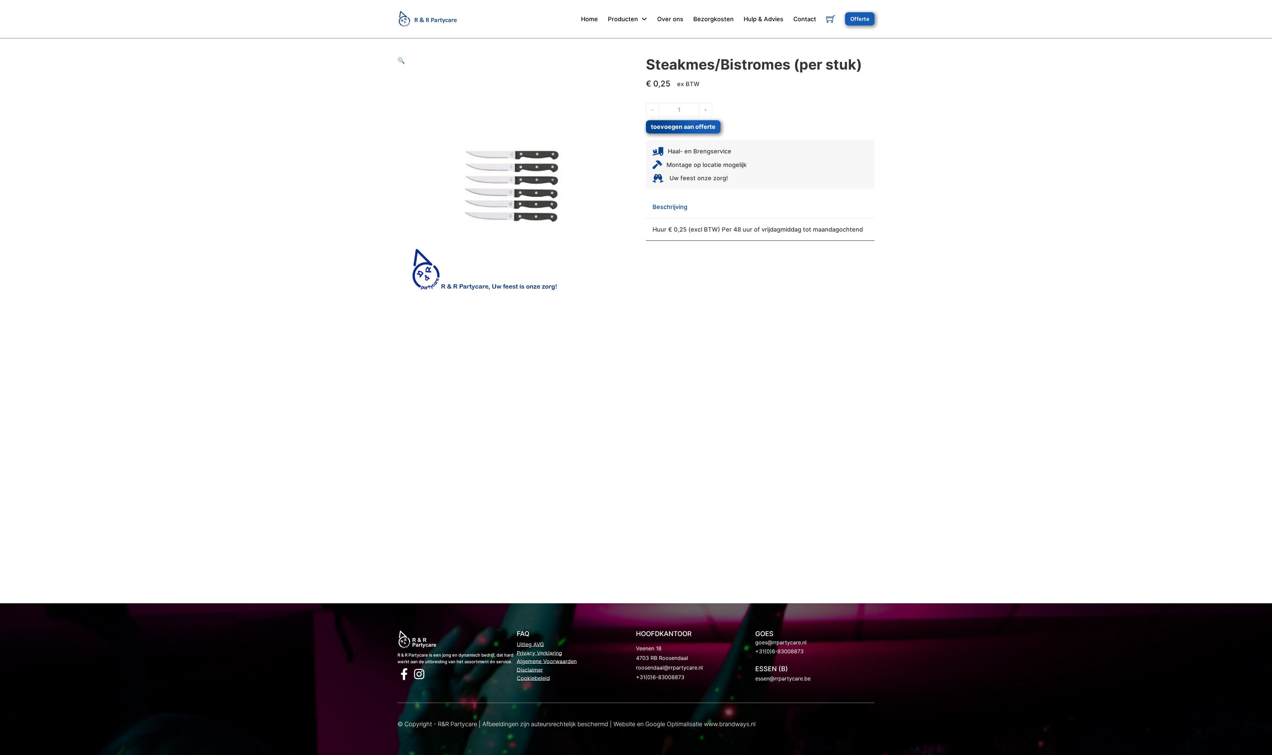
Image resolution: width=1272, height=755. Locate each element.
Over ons (670, 19)
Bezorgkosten (713, 19)
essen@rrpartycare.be (783, 678)
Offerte (860, 19)
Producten (623, 19)
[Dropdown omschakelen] (644, 19)
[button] (512, 60)
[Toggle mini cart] (830, 19)
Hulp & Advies (763, 19)
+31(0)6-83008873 (660, 677)
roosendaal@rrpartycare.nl (669, 667)
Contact (804, 19)
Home (589, 19)
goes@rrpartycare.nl (781, 642)
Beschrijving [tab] (670, 206)
